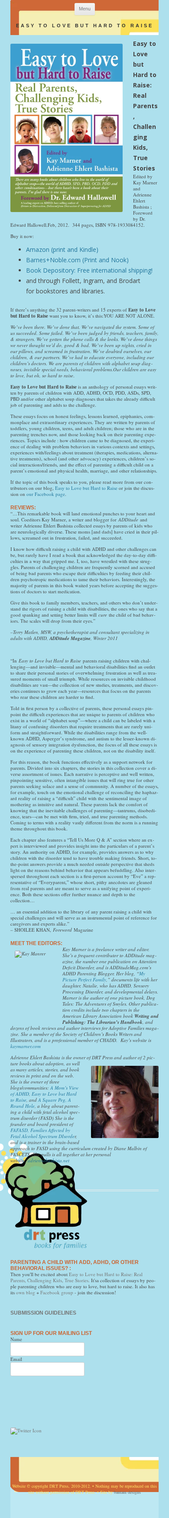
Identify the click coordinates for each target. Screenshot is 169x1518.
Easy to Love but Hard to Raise (86, 488)
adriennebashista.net (48, 1160)
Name (16, 1339)
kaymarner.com (25, 1046)
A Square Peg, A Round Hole (40, 1103)
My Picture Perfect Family (103, 976)
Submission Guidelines (43, 1313)
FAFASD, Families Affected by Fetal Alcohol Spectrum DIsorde (42, 1133)
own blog (25, 1292)
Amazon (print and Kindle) (62, 249)
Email (16, 1359)
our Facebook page (45, 494)
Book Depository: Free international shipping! (89, 270)
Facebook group (56, 1292)
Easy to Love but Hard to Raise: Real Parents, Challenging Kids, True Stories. (76, 1277)
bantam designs (127, 1492)
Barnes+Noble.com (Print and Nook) (77, 260)
